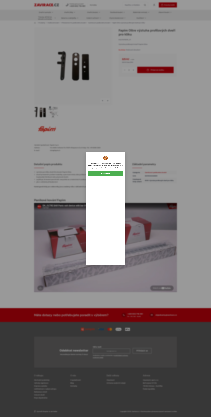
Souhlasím (105, 173)
